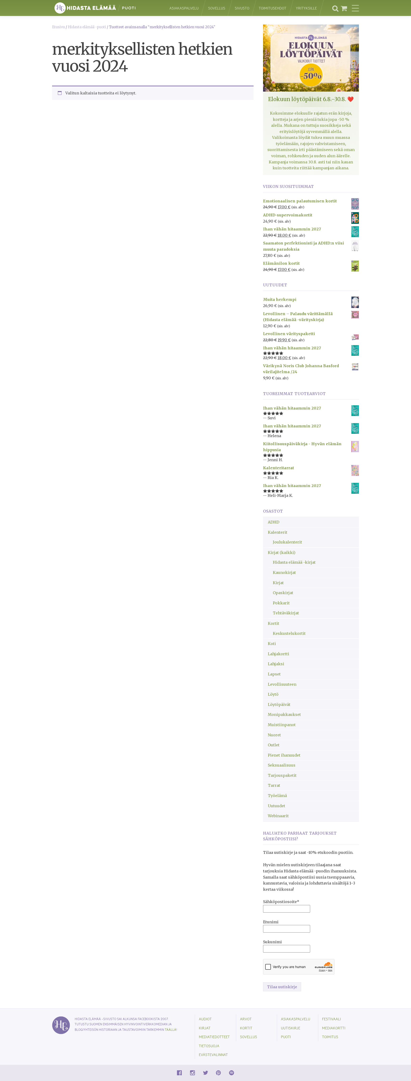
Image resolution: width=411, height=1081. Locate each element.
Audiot (205, 1018)
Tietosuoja (209, 1045)
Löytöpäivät (279, 704)
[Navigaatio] (355, 8)
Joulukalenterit (287, 542)
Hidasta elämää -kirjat (294, 562)
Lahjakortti (278, 653)
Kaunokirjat (284, 572)
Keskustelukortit (289, 633)
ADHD (273, 522)
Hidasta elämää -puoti (87, 27)
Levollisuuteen (282, 684)
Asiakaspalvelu (184, 7)
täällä (170, 1029)
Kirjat (278, 582)
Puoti (286, 1036)
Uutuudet (276, 805)
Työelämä (277, 795)
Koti (272, 643)
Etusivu (58, 27)
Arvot (246, 1018)
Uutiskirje (290, 1027)
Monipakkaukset (284, 714)
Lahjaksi (276, 663)
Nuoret (274, 735)
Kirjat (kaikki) (281, 552)
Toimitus (330, 1036)
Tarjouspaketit (282, 775)
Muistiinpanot (282, 724)
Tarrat (274, 785)
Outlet (273, 745)
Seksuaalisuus (281, 765)
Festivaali (331, 1018)
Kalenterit (277, 532)
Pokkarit (281, 603)
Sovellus (216, 7)
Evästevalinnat (213, 1054)
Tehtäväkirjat (286, 613)
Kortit (273, 623)
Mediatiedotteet (214, 1036)
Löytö (273, 694)
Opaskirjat (283, 592)
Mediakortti (333, 1027)
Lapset (274, 674)
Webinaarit (278, 815)
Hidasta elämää (105, 8)
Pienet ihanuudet (284, 755)
